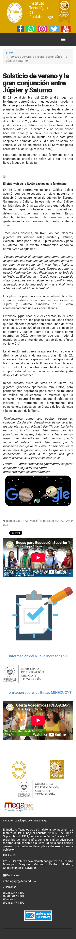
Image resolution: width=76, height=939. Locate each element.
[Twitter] (54, 29)
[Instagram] (42, 29)
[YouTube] (66, 29)
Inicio (9, 52)
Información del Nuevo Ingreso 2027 (38, 656)
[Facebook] (20, 29)
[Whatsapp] (30, 29)
